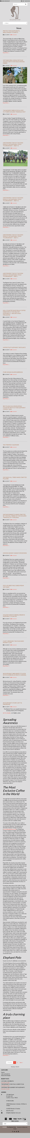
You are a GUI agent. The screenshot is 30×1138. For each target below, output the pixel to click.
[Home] (15, 12)
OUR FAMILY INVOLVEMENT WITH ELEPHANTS (13, 1087)
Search (2, 1072)
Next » (21, 1062)
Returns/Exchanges (5, 1075)
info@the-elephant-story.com (13, 1112)
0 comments (14, 34)
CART (23, 1)
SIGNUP (8, 1)
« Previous (9, 1062)
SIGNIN (3, 1)
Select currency (15, 1121)
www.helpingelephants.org (9, 829)
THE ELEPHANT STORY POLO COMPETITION (12, 1084)
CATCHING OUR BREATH (7, 1081)
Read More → (6, 52)
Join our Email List (5, 1074)
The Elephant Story (11, 1127)
